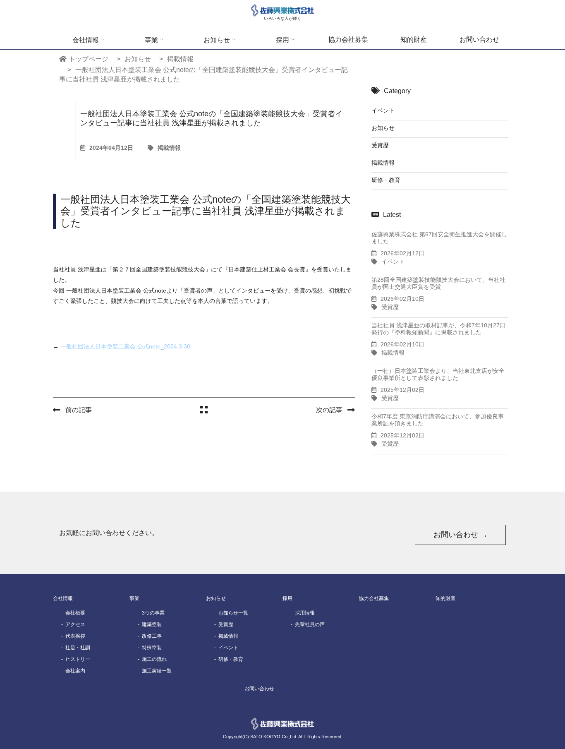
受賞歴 (380, 145)
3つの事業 (153, 613)
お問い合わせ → (460, 535)
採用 (282, 39)
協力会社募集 (348, 39)
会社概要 (75, 613)
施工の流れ (154, 659)
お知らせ (216, 39)
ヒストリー (77, 659)
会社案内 (75, 671)
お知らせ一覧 (233, 613)
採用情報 (305, 613)
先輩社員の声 (310, 624)
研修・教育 (385, 180)
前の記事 (78, 409)
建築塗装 (152, 624)
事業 (151, 39)
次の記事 (329, 409)
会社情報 (85, 39)
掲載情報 (169, 147)
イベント (383, 110)
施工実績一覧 (157, 671)
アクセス (75, 624)
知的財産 (413, 39)
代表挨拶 (75, 636)
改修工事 (152, 636)
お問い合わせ (479, 39)
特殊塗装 (152, 648)
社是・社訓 (77, 648)
